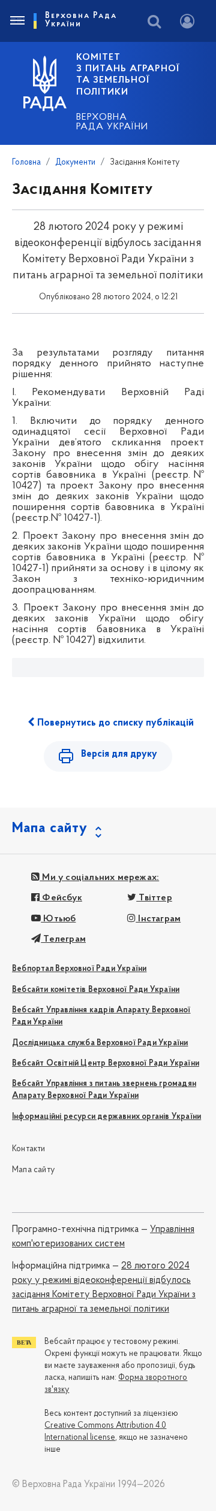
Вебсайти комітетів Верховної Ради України (95, 989)
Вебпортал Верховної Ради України (79, 968)
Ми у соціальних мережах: (99, 877)
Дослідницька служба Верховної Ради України (100, 1043)
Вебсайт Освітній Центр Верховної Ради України (105, 1063)
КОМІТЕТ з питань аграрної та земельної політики (127, 75)
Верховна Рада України (112, 122)
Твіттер (154, 898)
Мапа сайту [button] (50, 828)
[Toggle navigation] (17, 21)
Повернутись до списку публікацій (114, 723)
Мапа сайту (33, 1170)
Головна (26, 162)
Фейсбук (61, 898)
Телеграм (63, 939)
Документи (75, 162)
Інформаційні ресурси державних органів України (106, 1116)
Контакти (29, 1149)
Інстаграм (158, 919)
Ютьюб (58, 919)
